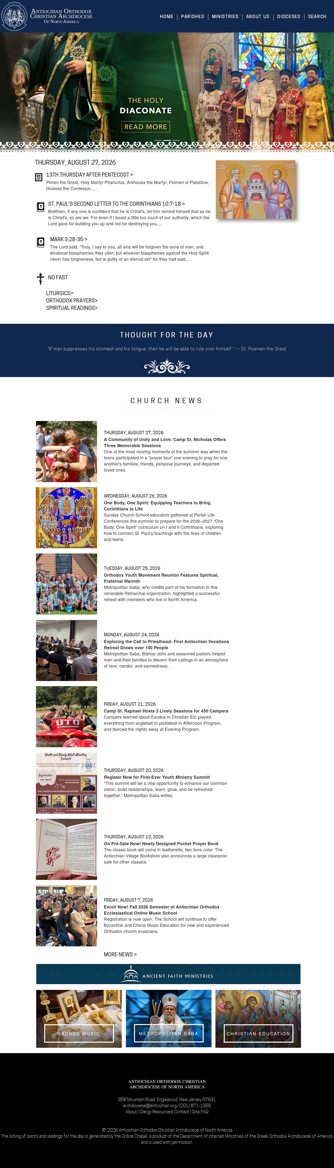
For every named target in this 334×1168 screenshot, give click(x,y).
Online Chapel (134, 1137)
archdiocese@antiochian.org (150, 1106)
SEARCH (317, 17)
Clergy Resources (156, 1112)
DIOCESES (289, 17)
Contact (182, 1112)
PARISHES (192, 17)
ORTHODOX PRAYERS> (72, 301)
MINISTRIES (225, 17)
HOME (167, 17)
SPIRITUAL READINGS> (72, 308)
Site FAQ (200, 1112)
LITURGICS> (60, 293)
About (132, 1112)
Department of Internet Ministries (212, 1137)
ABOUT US (258, 17)
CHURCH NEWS (167, 401)
